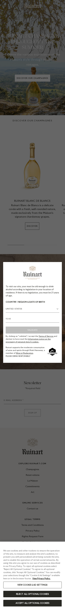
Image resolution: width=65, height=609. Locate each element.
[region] (32, 575)
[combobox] (32, 309)
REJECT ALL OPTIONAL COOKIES (32, 594)
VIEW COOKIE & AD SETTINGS (32, 585)
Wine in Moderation (24, 353)
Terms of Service (46, 336)
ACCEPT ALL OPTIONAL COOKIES (33, 603)
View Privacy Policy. (41, 578)
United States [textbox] (14, 309)
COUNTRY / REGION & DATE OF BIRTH (25, 302)
